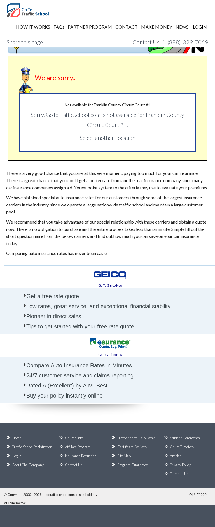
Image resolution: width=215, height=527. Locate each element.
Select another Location (107, 137)
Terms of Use (180, 474)
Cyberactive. (17, 503)
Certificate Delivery (132, 447)
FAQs (58, 26)
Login (196, 26)
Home (16, 438)
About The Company (28, 465)
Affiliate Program (78, 447)
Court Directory (182, 447)
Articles (176, 456)
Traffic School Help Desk (136, 438)
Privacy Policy (180, 465)
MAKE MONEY (156, 26)
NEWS (182, 26)
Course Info (74, 438)
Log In (16, 456)
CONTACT (126, 26)
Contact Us (74, 465)
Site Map (124, 456)
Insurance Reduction (80, 456)
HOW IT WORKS (33, 26)
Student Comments (185, 438)
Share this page (25, 42)
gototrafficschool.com (59, 495)
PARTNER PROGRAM (90, 26)
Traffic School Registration (32, 447)
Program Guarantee (132, 465)
